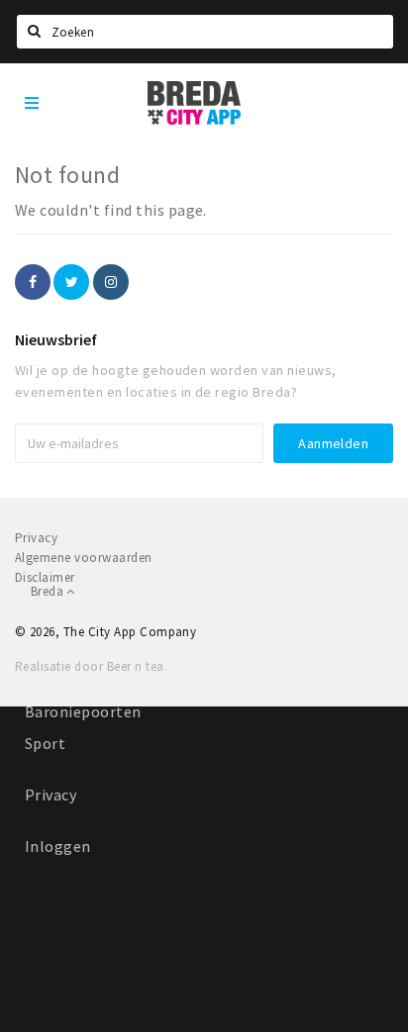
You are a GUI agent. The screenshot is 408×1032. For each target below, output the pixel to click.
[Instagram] (111, 282)
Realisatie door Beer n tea (89, 666)
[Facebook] (33, 282)
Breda (48, 591)
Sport (45, 743)
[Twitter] (71, 282)
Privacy (50, 794)
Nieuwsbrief (56, 339)
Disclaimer (45, 577)
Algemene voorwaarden (84, 557)
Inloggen (58, 846)
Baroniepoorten (83, 711)
